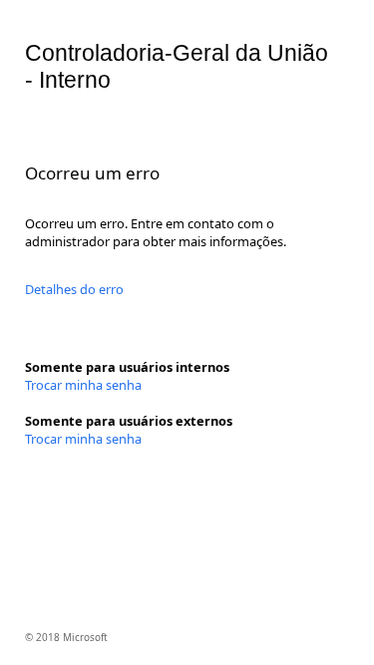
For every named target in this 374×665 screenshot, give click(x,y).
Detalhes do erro (74, 289)
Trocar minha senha (83, 385)
